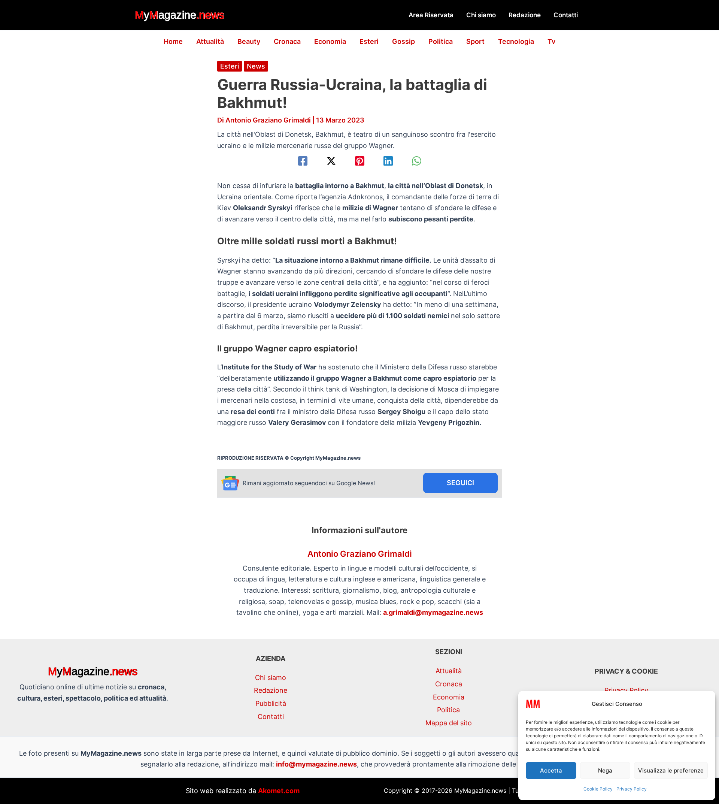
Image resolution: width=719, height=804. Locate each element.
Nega (605, 770)
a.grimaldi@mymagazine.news (433, 612)
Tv (551, 41)
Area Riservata (431, 15)
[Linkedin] (388, 161)
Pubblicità (270, 703)
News (256, 66)
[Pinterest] (359, 161)
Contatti (565, 15)
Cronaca (287, 41)
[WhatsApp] (416, 161)
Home (173, 41)
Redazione (525, 15)
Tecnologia (516, 41)
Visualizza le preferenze (671, 770)
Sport (475, 41)
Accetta (551, 770)
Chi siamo (481, 15)
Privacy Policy (631, 789)
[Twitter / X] (331, 161)
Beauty (248, 41)
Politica (440, 41)
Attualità (210, 41)
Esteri (369, 41)
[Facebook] (303, 161)
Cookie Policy (598, 789)
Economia (330, 41)
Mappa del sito (448, 723)
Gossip (403, 41)
